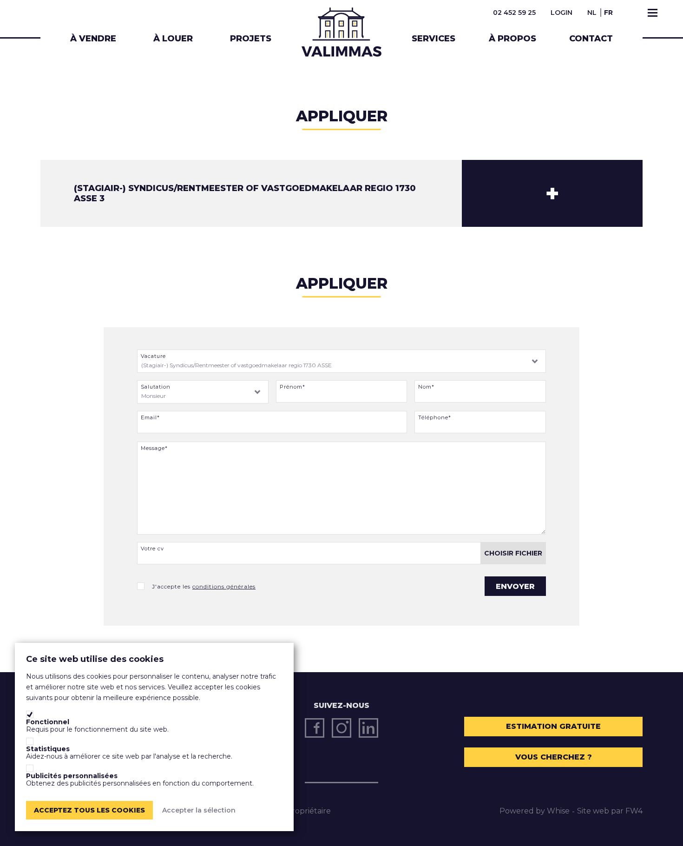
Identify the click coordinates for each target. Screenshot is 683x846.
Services (433, 38)
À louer (173, 38)
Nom (425, 387)
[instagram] (341, 728)
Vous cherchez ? (553, 757)
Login (561, 12)
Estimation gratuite (553, 726)
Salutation (156, 387)
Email (149, 418)
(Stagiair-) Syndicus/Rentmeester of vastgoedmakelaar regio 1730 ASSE (236, 365)
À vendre (93, 38)
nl (592, 12)
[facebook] (314, 728)
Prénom (291, 387)
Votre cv (152, 549)
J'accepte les (204, 586)
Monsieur (153, 395)
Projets (250, 38)
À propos (512, 38)
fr (608, 12)
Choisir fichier (513, 553)
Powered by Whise (534, 810)
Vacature (153, 356)
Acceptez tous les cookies (89, 810)
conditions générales (224, 586)
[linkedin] (368, 728)
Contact (591, 38)
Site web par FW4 (610, 810)
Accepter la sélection (199, 810)
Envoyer (515, 586)
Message (153, 448)
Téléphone (433, 418)
